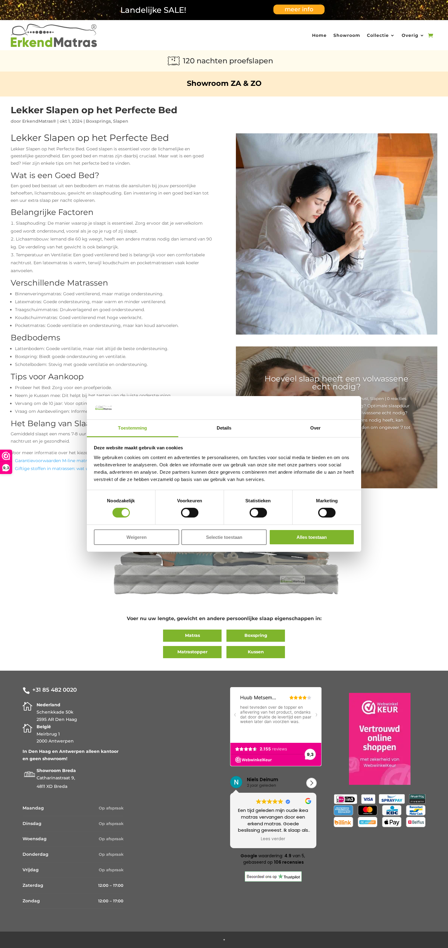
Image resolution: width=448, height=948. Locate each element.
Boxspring (255, 635)
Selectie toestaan (224, 537)
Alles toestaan (312, 537)
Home (319, 35)
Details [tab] (224, 427)
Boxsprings (98, 121)
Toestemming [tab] (132, 427)
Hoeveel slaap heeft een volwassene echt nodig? (336, 382)
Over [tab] (315, 427)
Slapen (120, 121)
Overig (410, 35)
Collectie (378, 35)
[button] (311, 783)
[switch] (189, 513)
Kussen (256, 652)
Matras (192, 635)
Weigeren (136, 537)
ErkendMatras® (39, 121)
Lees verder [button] (273, 839)
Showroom (346, 35)
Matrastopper (192, 652)
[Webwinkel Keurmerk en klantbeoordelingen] (380, 740)
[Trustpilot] (273, 880)
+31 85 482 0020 (54, 689)
